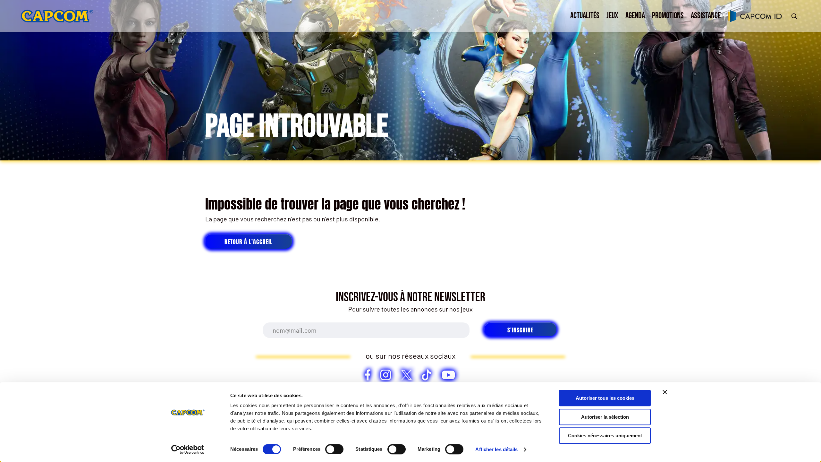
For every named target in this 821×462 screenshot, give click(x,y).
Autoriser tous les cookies (605, 398)
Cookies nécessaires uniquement (605, 435)
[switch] (334, 449)
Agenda (635, 16)
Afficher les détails (496, 449)
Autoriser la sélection (605, 417)
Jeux (612, 16)
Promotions (668, 16)
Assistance (706, 16)
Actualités (584, 16)
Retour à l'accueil (248, 241)
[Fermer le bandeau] (665, 392)
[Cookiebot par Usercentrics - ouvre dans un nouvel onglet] (188, 449)
